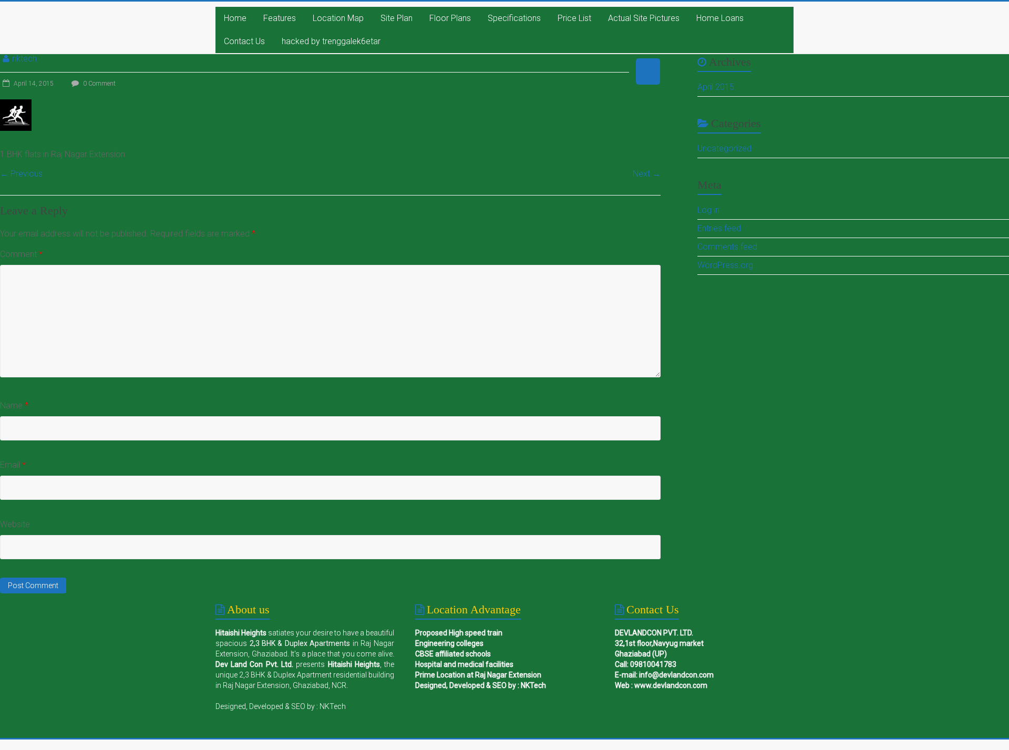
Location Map (338, 18)
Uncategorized (724, 148)
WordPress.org (725, 265)
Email (13, 465)
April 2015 (715, 87)
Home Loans (720, 18)
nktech (24, 59)
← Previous (21, 174)
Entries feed (719, 228)
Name (14, 405)
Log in (708, 210)
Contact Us (244, 41)
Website (15, 524)
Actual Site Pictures (643, 18)
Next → (647, 174)
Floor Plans (450, 18)
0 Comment (98, 83)
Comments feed (727, 247)
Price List (574, 18)
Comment (21, 254)
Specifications (514, 18)
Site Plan (396, 18)
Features (279, 18)
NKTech (333, 706)
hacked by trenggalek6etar (331, 41)
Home (235, 18)
